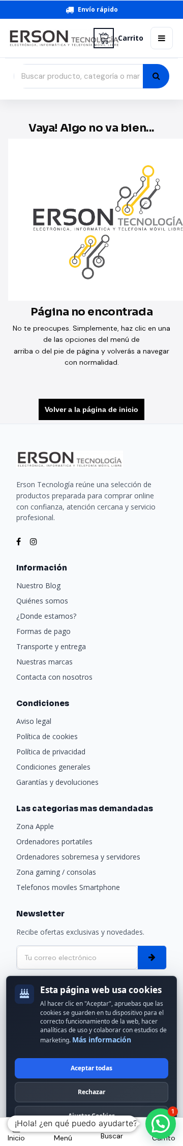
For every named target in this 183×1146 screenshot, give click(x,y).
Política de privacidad (50, 751)
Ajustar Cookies (91, 1115)
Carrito (130, 38)
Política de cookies (47, 736)
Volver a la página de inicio (91, 409)
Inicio (16, 1137)
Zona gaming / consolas (56, 872)
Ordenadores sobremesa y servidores (78, 857)
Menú (63, 1137)
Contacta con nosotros (54, 677)
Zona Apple (35, 826)
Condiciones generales (53, 767)
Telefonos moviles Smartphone (68, 887)
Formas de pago (43, 631)
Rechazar (91, 1092)
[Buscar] (156, 76)
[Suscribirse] (152, 957)
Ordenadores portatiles (54, 841)
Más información (101, 1039)
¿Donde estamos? (46, 616)
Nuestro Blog (38, 585)
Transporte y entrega (51, 646)
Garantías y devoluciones (57, 782)
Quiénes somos (42, 601)
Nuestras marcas (44, 661)
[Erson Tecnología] (47, 38)
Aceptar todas (91, 1068)
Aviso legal (33, 721)
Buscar (112, 1135)
